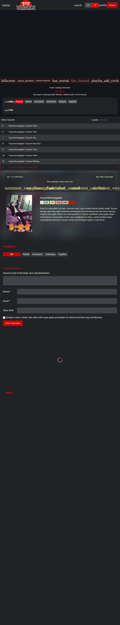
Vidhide (26, 254)
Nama (7, 291)
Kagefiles (62, 254)
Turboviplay (50, 254)
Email (6, 301)
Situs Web (8, 310)
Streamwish (37, 254)
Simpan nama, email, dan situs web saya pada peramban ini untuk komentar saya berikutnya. (54, 317)
